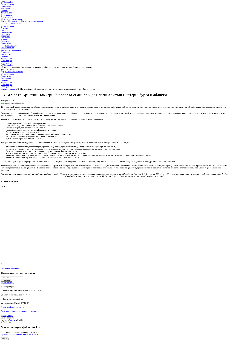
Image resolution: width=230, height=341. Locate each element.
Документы (5, 37)
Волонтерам (6, 54)
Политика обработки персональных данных (19, 311)
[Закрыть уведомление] (10, 322)
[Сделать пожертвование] (12, 19)
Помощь (4, 30)
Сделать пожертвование (11, 50)
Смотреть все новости (10, 268)
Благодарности (7, 17)
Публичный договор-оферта (12, 307)
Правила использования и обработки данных (19, 334)
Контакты (5, 41)
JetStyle (13, 320)
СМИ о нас (5, 35)
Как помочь (6, 8)
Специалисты (6, 32)
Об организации (7, 4)
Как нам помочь (7, 48)
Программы (6, 6)
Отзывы (4, 39)
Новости (4, 11)
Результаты (5, 28)
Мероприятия (6, 13)
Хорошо (5, 339)
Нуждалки (5, 52)
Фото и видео (6, 15)
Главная (4, 89)
